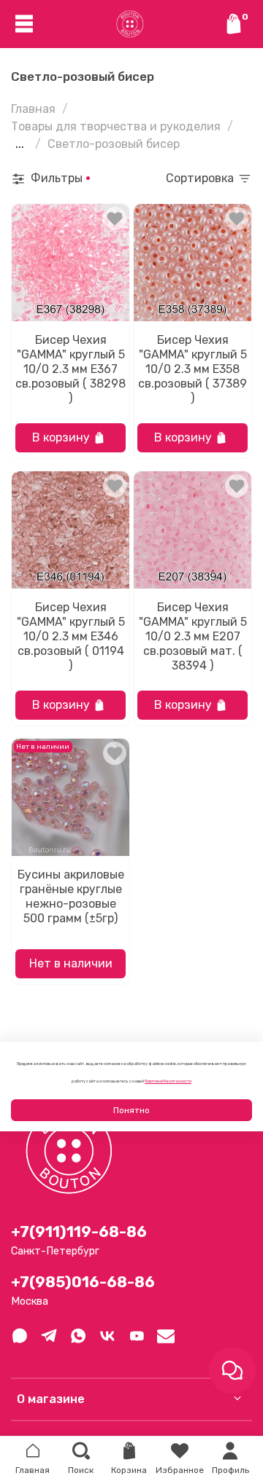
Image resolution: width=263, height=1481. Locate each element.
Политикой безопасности (168, 1081)
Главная (33, 109)
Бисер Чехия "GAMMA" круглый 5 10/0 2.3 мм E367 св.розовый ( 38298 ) (70, 369)
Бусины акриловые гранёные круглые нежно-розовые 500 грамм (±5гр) (71, 896)
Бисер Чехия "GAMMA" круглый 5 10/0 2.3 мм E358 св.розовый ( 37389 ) (192, 369)
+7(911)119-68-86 (79, 1232)
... (19, 144)
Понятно (131, 1110)
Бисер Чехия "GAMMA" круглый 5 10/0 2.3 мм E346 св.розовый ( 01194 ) (71, 636)
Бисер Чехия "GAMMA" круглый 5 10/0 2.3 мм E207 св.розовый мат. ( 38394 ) (193, 636)
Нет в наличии (71, 963)
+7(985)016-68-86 (83, 1282)
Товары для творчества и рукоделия (116, 126)
